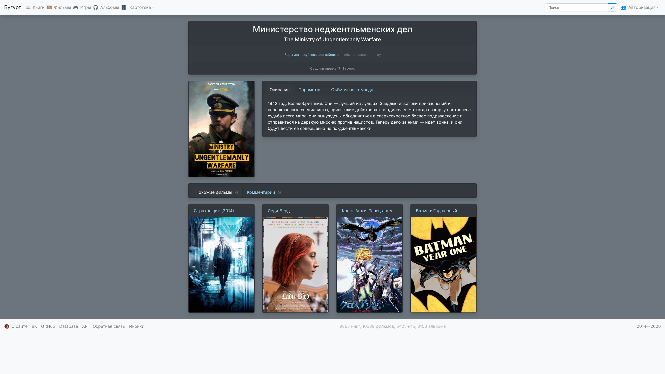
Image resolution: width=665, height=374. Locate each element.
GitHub (48, 326)
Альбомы (109, 7)
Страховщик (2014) (214, 210)
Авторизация (642, 7)
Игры (85, 7)
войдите (331, 55)
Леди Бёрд (279, 210)
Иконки (136, 326)
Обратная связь (109, 326)
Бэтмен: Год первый (436, 210)
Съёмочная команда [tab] (352, 89)
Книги (39, 7)
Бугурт (12, 7)
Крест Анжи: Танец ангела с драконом (369, 211)
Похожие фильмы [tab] (217, 192)
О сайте (19, 326)
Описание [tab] (280, 89)
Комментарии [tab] (264, 192)
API (85, 326)
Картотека (140, 7)
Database (68, 326)
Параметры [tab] (310, 89)
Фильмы (62, 7)
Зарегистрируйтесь (300, 55)
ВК (34, 326)
